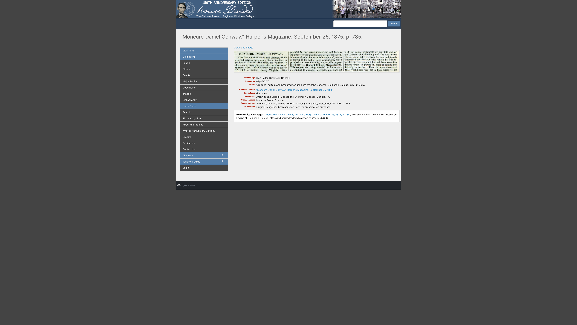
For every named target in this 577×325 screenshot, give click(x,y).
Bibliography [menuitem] (190, 99)
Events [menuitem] (186, 75)
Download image (243, 47)
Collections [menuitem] (189, 56)
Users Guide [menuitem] (189, 106)
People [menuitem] (186, 62)
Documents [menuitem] (189, 87)
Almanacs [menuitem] (187, 156)
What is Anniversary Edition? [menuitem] (199, 130)
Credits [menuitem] (187, 136)
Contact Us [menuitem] (189, 149)
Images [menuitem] (187, 93)
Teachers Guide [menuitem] (190, 162)
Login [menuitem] (186, 167)
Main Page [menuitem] (188, 50)
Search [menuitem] (186, 112)
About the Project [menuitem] (193, 124)
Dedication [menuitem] (189, 143)
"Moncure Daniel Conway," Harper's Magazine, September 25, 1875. (294, 89)
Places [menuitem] (186, 69)
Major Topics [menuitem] (190, 81)
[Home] (288, 8)
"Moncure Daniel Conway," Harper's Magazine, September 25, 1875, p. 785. (307, 114)
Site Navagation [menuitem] (192, 118)
